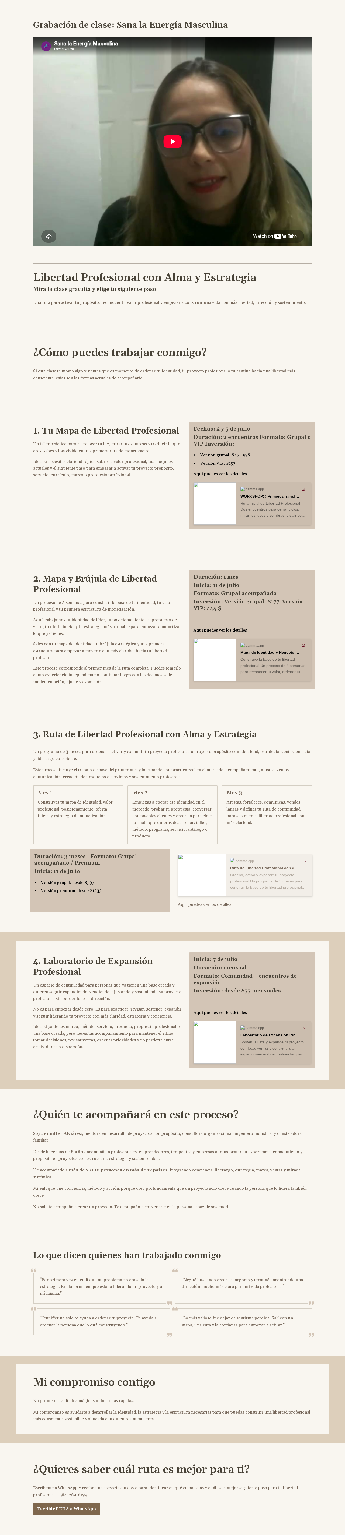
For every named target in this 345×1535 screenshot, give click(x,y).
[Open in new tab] (303, 489)
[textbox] (172, 767)
